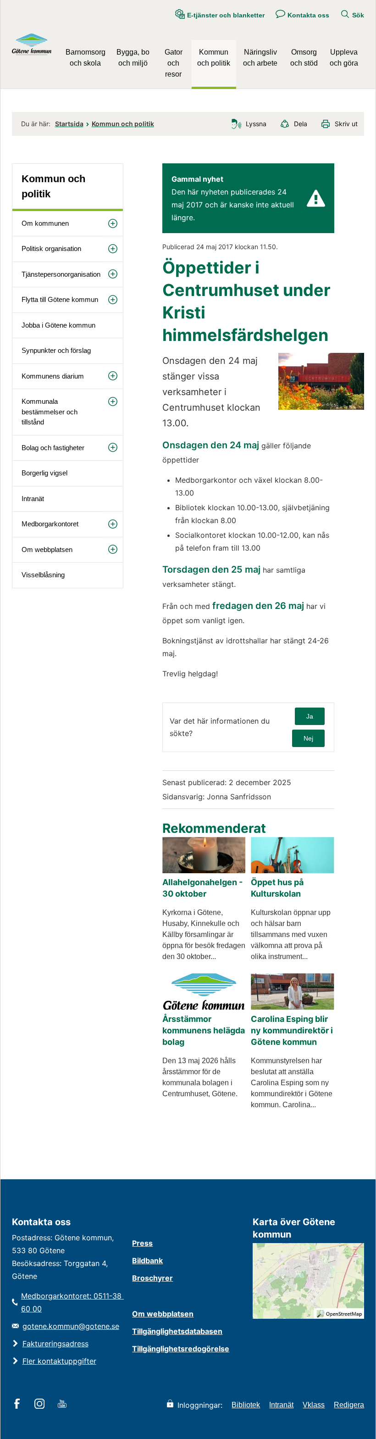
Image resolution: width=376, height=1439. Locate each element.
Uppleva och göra (344, 57)
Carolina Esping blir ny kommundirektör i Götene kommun (292, 1030)
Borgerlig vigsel (44, 473)
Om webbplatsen (47, 549)
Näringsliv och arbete (260, 57)
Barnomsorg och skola (85, 57)
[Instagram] (41, 1405)
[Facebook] (18, 1405)
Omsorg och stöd (304, 57)
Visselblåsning (43, 575)
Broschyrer (152, 1278)
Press (142, 1243)
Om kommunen (45, 223)
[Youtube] (63, 1405)
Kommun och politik (213, 57)
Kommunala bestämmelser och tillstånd (49, 411)
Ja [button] (309, 716)
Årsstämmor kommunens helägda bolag (203, 1030)
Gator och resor (173, 63)
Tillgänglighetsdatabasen (177, 1331)
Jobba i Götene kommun (58, 325)
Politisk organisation (51, 248)
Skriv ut (346, 124)
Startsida (69, 124)
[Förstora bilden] (321, 407)
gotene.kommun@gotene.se (70, 1326)
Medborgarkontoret (50, 524)
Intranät (33, 498)
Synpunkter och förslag (56, 350)
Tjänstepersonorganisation (61, 274)
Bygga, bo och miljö (132, 57)
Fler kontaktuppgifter (59, 1361)
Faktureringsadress (55, 1343)
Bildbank (147, 1260)
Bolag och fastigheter (53, 448)
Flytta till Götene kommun (60, 299)
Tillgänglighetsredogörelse (180, 1348)
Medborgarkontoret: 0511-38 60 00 (72, 1302)
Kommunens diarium (53, 376)
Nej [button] (308, 738)
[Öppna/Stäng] (113, 223)
